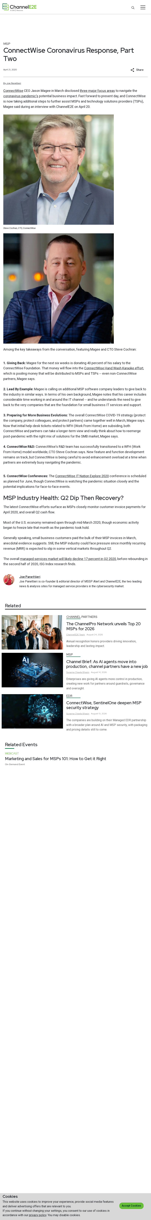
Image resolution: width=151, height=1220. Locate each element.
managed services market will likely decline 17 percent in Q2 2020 (68, 559)
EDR (69, 696)
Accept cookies (131, 1205)
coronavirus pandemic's (20, 96)
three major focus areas (97, 91)
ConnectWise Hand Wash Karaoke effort (113, 368)
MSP (6, 44)
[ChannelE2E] (19, 7)
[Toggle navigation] (143, 7)
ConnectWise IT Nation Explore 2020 (82, 476)
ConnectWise (13, 91)
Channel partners (81, 617)
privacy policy (37, 1215)
